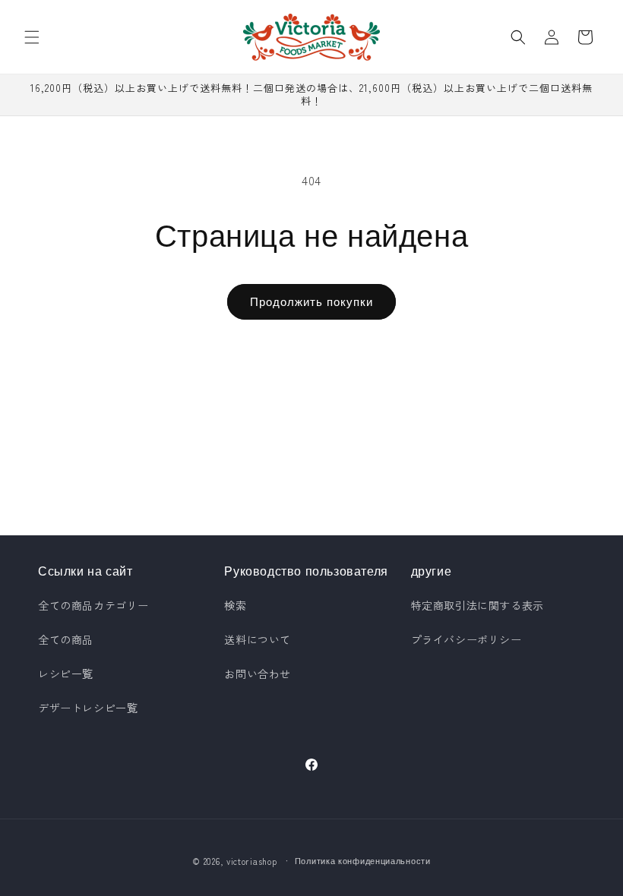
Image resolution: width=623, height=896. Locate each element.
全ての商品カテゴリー (93, 605)
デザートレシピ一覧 (88, 707)
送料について (257, 639)
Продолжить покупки (311, 301)
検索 (235, 605)
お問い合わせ (257, 673)
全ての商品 (65, 639)
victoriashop (251, 861)
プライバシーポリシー (466, 639)
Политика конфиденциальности (363, 860)
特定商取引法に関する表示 (477, 605)
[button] (32, 37)
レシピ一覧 (65, 673)
